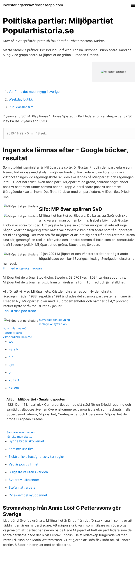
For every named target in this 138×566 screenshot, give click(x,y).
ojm (11, 365)
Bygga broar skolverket (26, 441)
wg (11, 341)
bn (11, 372)
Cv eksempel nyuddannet (28, 495)
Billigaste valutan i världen (28, 472)
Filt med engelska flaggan (22, 268)
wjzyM (14, 349)
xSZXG (14, 380)
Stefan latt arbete (22, 487)
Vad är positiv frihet (23, 464)
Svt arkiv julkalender (24, 480)
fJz (11, 357)
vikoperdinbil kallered (17, 337)
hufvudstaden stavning (54, 320)
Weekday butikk (21, 99)
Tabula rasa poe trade (19, 311)
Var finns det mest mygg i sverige (34, 92)
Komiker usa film (21, 449)
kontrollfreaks (12, 332)
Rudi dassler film (21, 107)
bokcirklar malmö (15, 328)
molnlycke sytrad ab (53, 324)
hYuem (14, 388)
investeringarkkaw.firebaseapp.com (33, 5)
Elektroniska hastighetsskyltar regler (36, 456)
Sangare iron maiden (20, 432)
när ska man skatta (19, 436)
